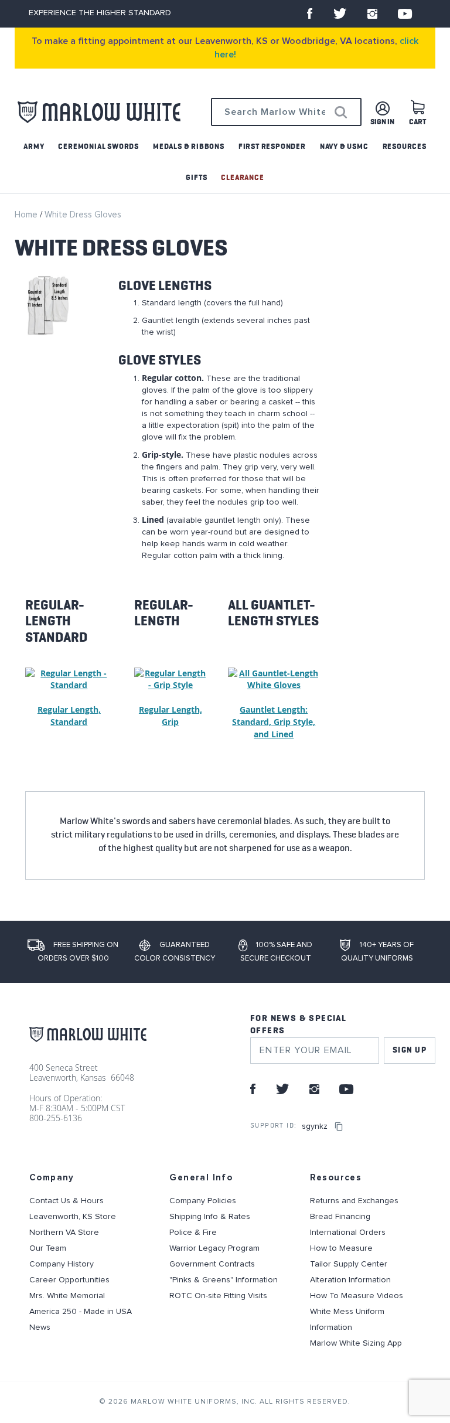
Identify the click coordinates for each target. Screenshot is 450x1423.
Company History (61, 1264)
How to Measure (341, 1248)
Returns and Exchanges (354, 1201)
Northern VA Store (64, 1232)
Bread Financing (340, 1217)
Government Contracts (212, 1264)
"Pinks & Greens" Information (223, 1280)
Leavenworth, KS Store (72, 1217)
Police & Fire (193, 1232)
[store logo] (99, 112)
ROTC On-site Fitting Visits (218, 1296)
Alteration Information (350, 1280)
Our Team (47, 1248)
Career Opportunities (69, 1280)
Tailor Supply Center (348, 1264)
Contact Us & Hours (66, 1201)
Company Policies (202, 1201)
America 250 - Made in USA (80, 1312)
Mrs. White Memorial (67, 1296)
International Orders (348, 1232)
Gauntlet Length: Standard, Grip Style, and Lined (273, 722)
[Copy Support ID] (339, 1126)
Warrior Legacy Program (214, 1248)
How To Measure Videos (356, 1296)
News (39, 1327)
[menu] (225, 162)
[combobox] (286, 112)
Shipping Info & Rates (209, 1217)
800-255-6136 (55, 1118)
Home (27, 214)
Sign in (382, 122)
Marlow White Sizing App (356, 1343)
